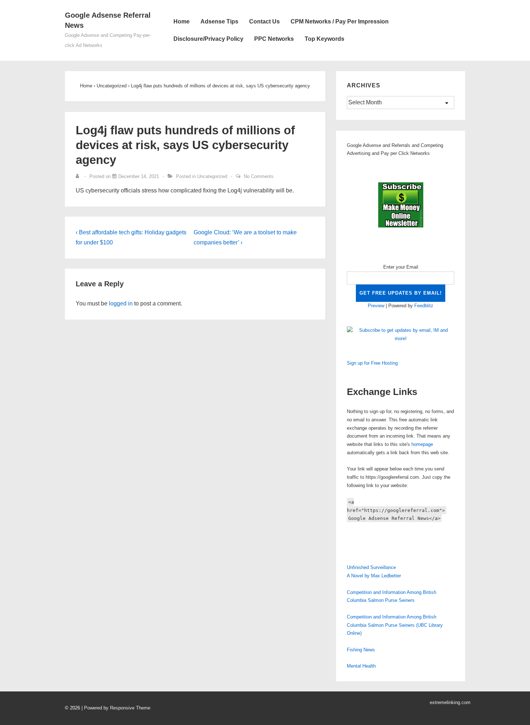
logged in (121, 303)
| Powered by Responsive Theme (115, 708)
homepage (422, 444)
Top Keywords (324, 39)
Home (181, 21)
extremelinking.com (450, 702)
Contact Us (264, 21)
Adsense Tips (219, 21)
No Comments (259, 176)
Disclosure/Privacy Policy (208, 39)
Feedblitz (423, 305)
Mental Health (361, 666)
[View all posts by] (79, 176)
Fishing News (361, 649)
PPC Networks (274, 39)
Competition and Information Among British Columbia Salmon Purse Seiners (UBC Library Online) (395, 625)
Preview (376, 305)
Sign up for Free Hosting (372, 363)
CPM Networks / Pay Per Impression (340, 21)
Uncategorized (212, 176)
